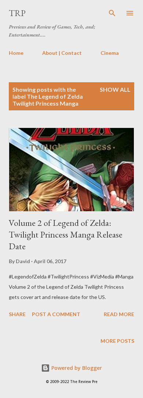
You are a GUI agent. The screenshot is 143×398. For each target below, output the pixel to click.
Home (16, 53)
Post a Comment (56, 314)
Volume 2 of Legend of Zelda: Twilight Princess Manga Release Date (65, 234)
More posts (117, 341)
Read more (119, 314)
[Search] (112, 13)
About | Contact (62, 53)
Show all (115, 89)
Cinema (109, 53)
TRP (17, 13)
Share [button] (17, 314)
